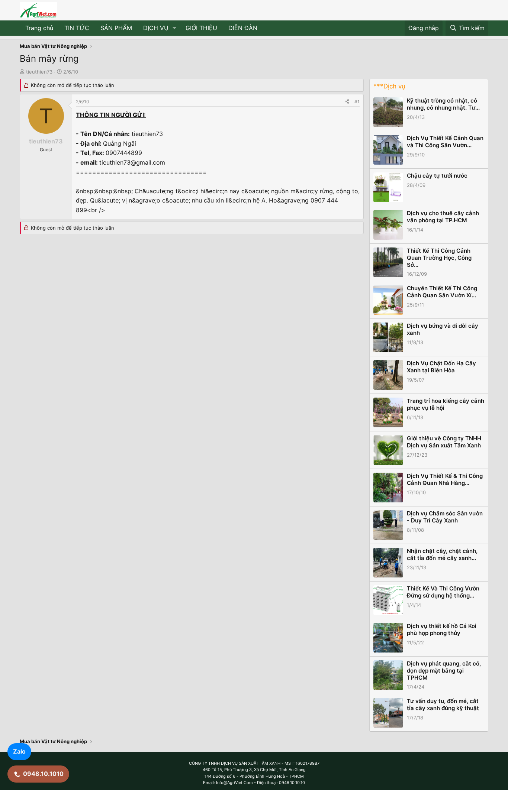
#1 (357, 101)
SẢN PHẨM (116, 28)
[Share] (347, 101)
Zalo (19, 751)
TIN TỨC (76, 28)
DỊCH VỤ (155, 28)
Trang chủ (39, 28)
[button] (174, 28)
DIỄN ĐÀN (242, 28)
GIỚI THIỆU (201, 28)
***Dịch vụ (389, 86)
